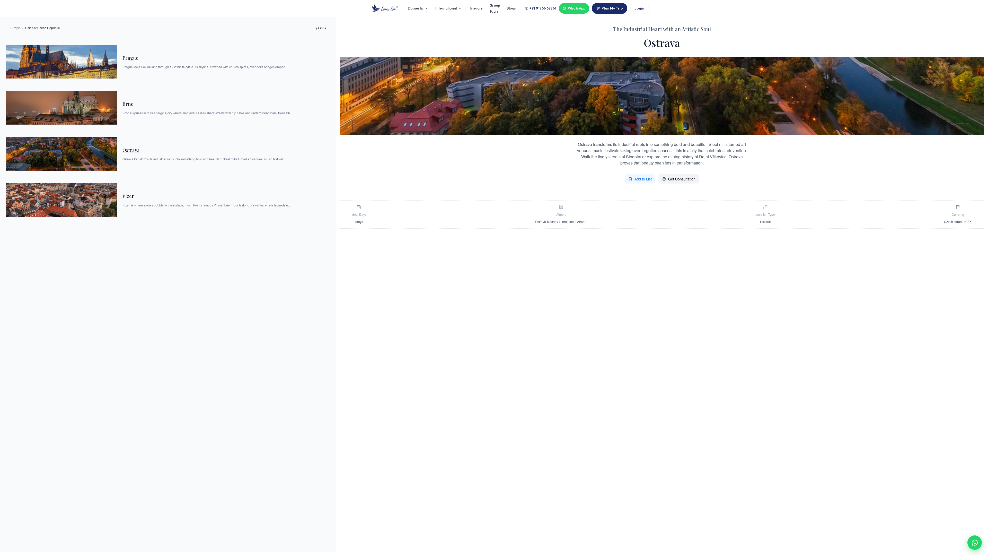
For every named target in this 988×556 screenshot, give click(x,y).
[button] (974, 542)
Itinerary (476, 8)
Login (639, 8)
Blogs (511, 8)
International (446, 8)
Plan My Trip (612, 8)
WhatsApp (576, 8)
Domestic (416, 8)
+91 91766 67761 (543, 8)
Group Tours (494, 8)
